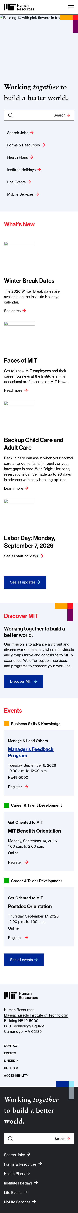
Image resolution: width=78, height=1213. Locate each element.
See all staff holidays (21, 556)
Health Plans (17, 157)
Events (10, 1053)
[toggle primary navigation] (71, 7)
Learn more (13, 488)
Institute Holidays (21, 170)
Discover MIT (21, 681)
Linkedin (11, 1061)
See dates (12, 311)
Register (15, 787)
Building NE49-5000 (21, 1020)
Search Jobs (17, 133)
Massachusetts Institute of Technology (36, 1015)
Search (59, 115)
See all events (21, 960)
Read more (13, 390)
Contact (11, 1046)
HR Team (11, 1068)
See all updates (22, 582)
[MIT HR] (19, 7)
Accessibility (16, 1075)
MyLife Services (20, 194)
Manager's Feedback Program (31, 752)
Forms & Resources (23, 145)
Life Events (16, 182)
